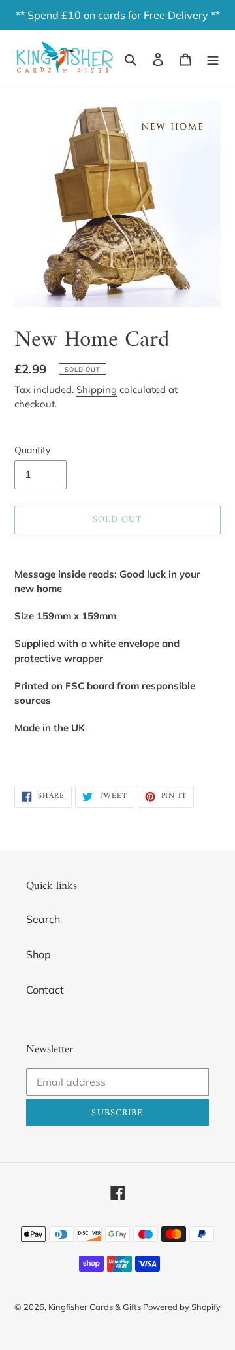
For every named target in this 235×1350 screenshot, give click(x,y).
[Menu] (213, 58)
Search (43, 919)
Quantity (32, 450)
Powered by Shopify (182, 1307)
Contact (45, 989)
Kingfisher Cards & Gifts (95, 1307)
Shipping (96, 389)
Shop (38, 954)
